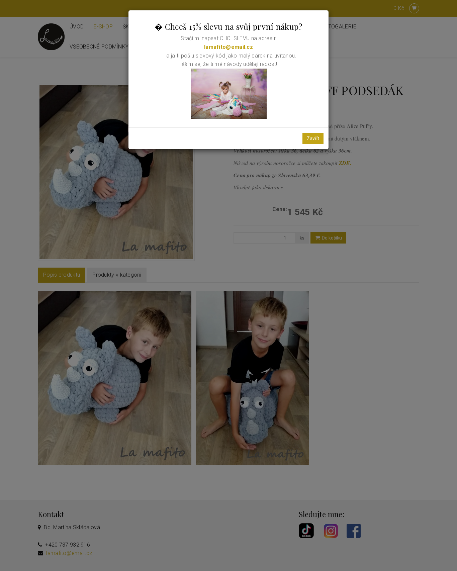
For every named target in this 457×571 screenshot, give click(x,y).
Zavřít (313, 138)
